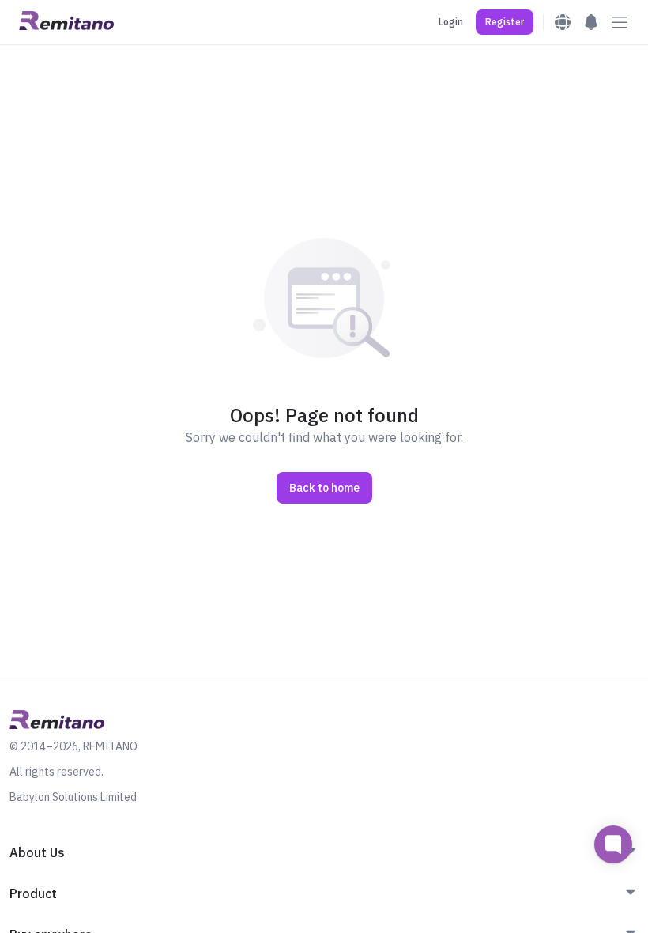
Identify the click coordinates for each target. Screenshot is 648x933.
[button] (504, 22)
